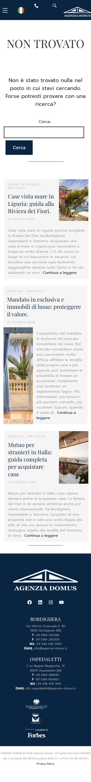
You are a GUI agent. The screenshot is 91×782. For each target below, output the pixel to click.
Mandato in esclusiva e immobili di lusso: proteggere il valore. (44, 306)
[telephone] (36, 6)
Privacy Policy (45, 764)
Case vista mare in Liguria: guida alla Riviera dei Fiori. (31, 203)
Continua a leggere (60, 272)
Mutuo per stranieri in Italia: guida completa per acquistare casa (30, 459)
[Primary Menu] (5, 10)
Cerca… (45, 121)
